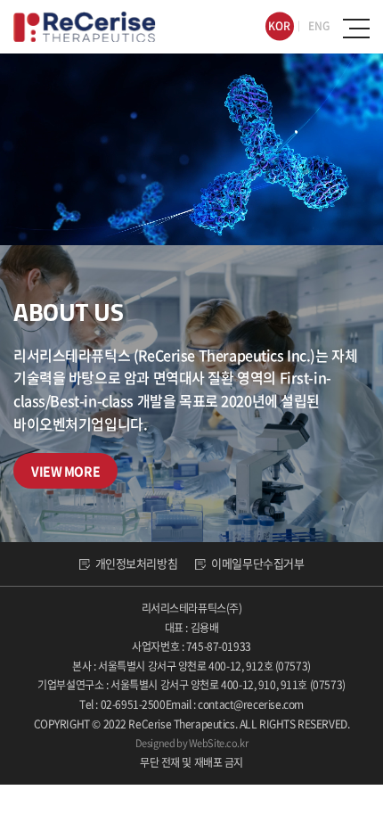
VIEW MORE (65, 471)
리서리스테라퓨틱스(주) (84, 27)
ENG (319, 26)
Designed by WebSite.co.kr (192, 743)
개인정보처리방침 (136, 563)
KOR (279, 26)
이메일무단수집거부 (257, 563)
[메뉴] (356, 28)
